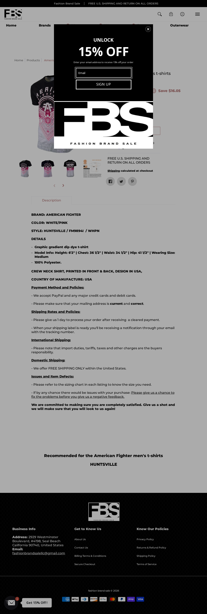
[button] (148, 29)
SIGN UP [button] (103, 84)
